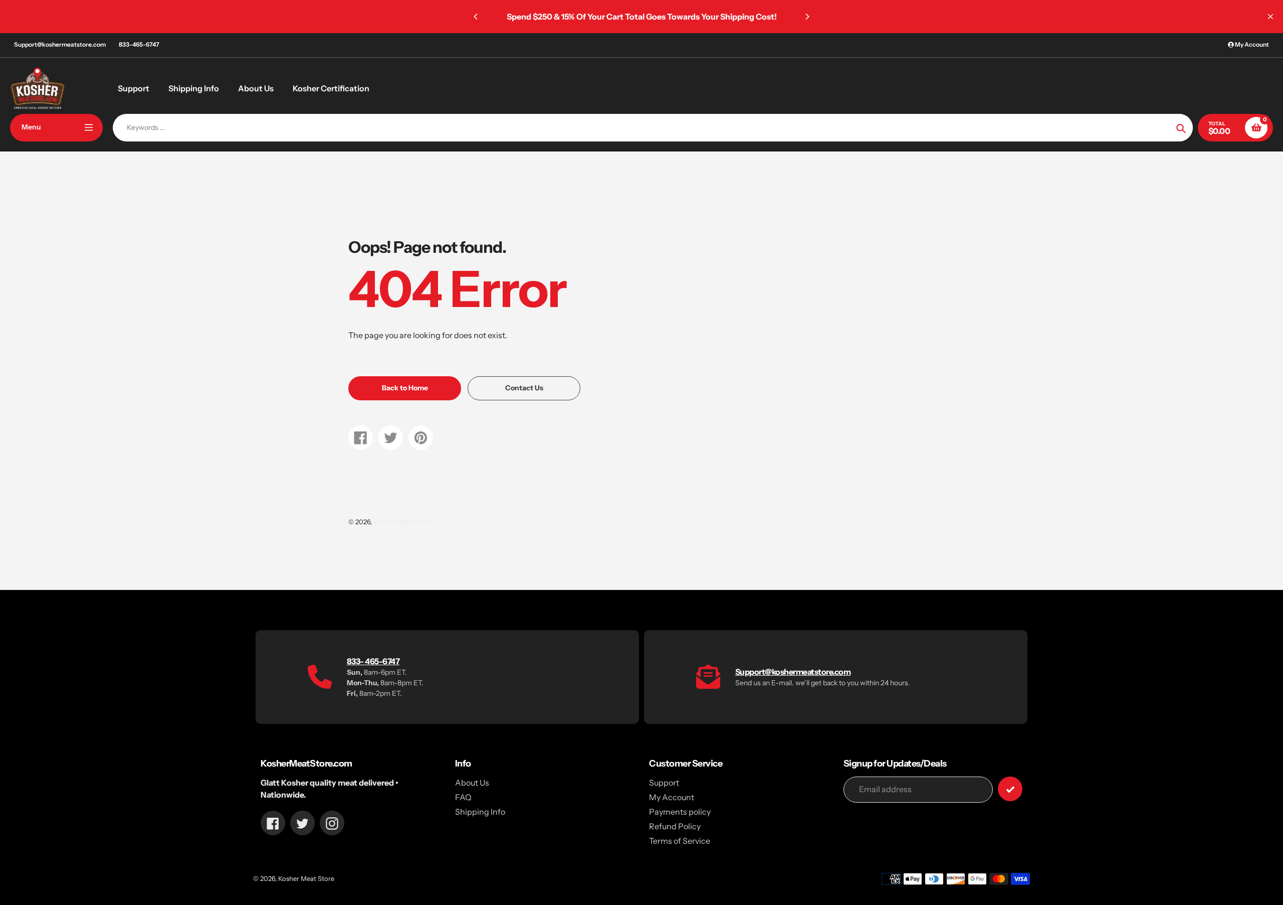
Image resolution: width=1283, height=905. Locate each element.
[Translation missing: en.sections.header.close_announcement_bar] (1270, 17)
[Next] (807, 17)
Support (664, 783)
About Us (472, 783)
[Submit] (1010, 789)
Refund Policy (675, 826)
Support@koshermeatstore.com (60, 44)
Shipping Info (480, 812)
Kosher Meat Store (401, 522)
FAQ (463, 797)
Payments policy (680, 812)
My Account (671, 797)
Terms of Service (679, 841)
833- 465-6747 (373, 661)
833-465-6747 (139, 44)
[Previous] (476, 17)
